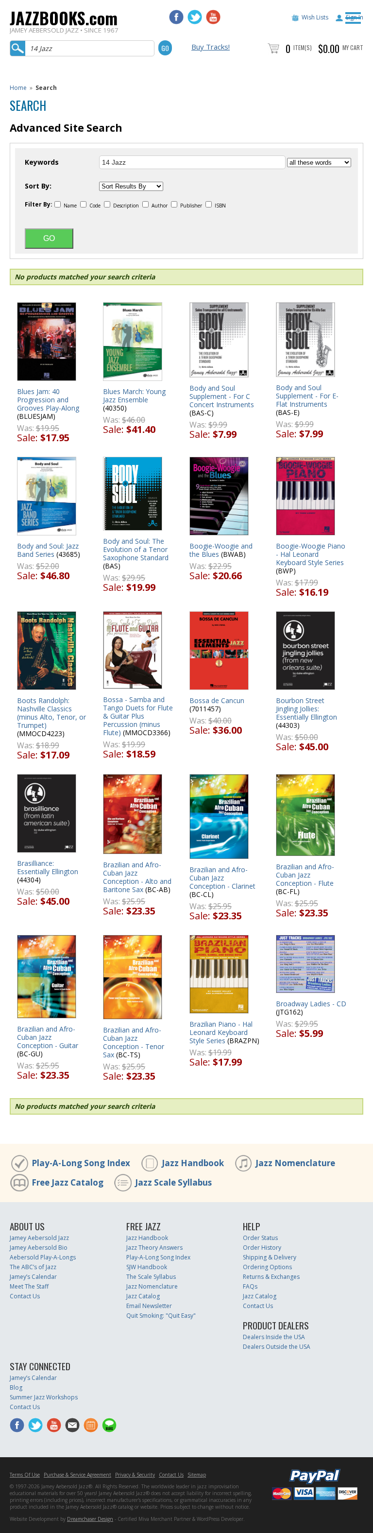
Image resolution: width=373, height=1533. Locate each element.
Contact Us (25, 1296)
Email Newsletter (149, 1306)
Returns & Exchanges (271, 1277)
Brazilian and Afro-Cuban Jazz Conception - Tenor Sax (133, 1042)
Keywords (42, 162)
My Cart (352, 47)
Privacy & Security (135, 1474)
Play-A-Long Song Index (81, 1163)
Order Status (260, 1238)
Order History (262, 1247)
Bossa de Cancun (216, 700)
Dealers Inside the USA (274, 1337)
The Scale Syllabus (151, 1277)
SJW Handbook (146, 1267)
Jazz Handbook (193, 1163)
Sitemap (196, 1474)
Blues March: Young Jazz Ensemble (134, 395)
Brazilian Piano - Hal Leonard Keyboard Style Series (221, 1032)
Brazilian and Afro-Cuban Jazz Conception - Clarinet (222, 878)
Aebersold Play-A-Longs (43, 1257)
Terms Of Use (25, 1474)
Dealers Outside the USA (276, 1347)
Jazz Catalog (143, 1296)
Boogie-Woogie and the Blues (221, 550)
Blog (16, 1387)
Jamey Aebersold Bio (39, 1247)
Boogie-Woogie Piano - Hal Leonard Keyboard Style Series (310, 554)
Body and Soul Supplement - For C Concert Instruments (221, 396)
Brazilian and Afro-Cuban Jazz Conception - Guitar (47, 1037)
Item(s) (302, 47)
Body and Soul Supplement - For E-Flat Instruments (307, 396)
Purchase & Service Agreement (77, 1474)
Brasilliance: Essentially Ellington (47, 867)
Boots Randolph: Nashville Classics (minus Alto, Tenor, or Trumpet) (51, 713)
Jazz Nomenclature (295, 1163)
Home (18, 88)
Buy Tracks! (210, 47)
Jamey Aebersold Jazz (39, 1238)
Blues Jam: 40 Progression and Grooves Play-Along (48, 400)
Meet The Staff (29, 1286)
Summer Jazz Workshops (44, 1397)
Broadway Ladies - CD (311, 1003)
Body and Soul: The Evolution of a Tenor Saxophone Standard (136, 549)
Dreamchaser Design (90, 1519)
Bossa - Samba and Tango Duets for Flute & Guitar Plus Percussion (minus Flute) (138, 716)
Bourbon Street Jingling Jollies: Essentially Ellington (306, 709)
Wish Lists (315, 17)
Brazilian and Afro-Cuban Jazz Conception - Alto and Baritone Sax (137, 877)
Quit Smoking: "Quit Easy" (161, 1315)
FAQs (250, 1286)
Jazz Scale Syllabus (173, 1182)
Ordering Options (267, 1267)
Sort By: (38, 186)
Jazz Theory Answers (154, 1247)
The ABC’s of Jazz (33, 1267)
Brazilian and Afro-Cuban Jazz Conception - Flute (305, 875)
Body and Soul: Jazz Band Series (48, 550)
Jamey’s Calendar (33, 1277)
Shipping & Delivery (269, 1257)
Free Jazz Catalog (67, 1182)
